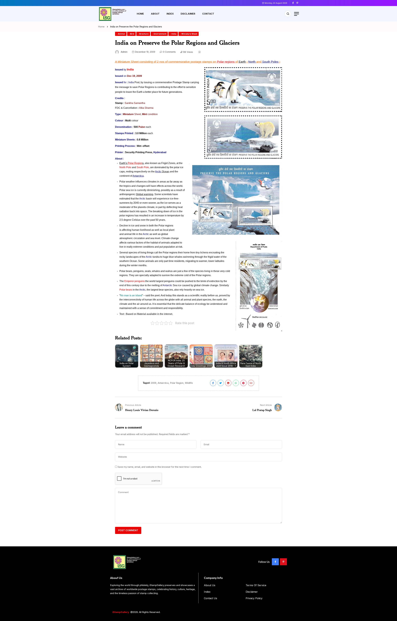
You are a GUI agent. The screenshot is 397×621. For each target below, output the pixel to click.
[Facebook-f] (275, 561)
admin (124, 51)
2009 (153, 382)
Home (140, 13)
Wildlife (189, 382)
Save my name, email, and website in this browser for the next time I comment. (160, 466)
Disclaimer (188, 13)
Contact (208, 13)
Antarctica (163, 382)
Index (170, 13)
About (155, 13)
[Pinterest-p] (283, 561)
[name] (294, 3)
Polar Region (176, 382)
